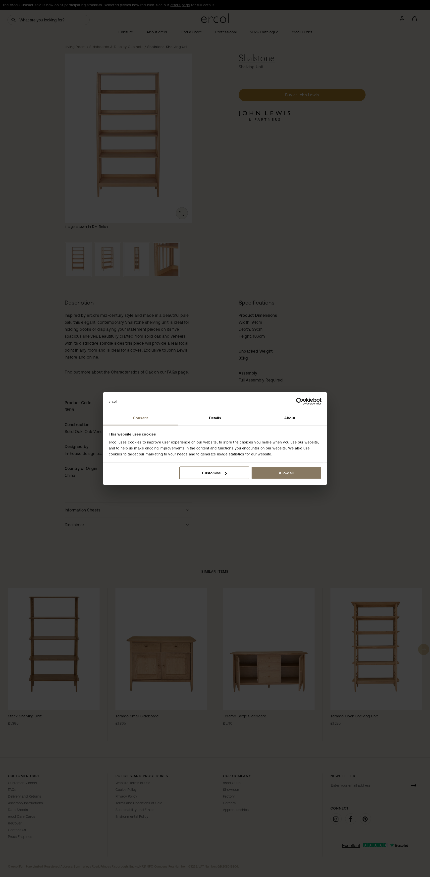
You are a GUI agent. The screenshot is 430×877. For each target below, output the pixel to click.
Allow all (286, 473)
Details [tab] (215, 418)
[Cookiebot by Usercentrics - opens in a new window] (300, 401)
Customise (211, 473)
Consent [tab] (140, 418)
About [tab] (289, 418)
